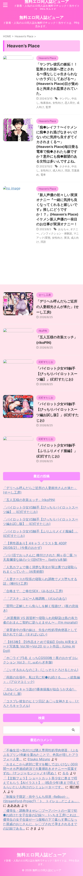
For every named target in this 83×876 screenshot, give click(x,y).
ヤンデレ (64, 98)
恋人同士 (70, 102)
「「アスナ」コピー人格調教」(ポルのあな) (35, 598)
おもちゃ (63, 229)
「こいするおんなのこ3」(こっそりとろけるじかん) (40, 670)
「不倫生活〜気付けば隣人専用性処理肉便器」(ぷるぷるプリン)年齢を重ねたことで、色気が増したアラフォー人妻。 (40, 754)
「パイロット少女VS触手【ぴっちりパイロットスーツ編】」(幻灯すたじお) (56, 373)
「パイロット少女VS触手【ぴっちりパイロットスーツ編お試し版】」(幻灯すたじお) (40, 521)
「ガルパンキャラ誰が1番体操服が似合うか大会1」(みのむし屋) (40, 691)
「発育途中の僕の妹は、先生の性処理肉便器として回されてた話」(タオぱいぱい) (40, 632)
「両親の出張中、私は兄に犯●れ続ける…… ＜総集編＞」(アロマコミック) (41, 679)
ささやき (64, 166)
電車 (43, 174)
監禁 (48, 107)
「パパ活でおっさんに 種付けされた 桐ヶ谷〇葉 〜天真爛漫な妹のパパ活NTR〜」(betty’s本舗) (40, 557)
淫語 (67, 170)
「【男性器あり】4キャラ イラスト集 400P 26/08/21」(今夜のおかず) (35, 545)
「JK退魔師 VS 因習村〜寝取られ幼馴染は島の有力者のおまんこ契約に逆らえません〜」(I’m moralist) (40, 620)
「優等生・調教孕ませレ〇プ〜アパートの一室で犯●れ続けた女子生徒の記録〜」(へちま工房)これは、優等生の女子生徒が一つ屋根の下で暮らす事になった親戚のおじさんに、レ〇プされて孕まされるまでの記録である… (41, 819)
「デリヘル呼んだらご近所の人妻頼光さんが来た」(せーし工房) (57, 306)
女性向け (58, 102)
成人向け (58, 170)
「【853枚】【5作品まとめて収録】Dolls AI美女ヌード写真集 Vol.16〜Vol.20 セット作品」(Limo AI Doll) (40, 646)
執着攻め (45, 102)
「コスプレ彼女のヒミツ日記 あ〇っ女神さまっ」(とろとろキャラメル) (41, 703)
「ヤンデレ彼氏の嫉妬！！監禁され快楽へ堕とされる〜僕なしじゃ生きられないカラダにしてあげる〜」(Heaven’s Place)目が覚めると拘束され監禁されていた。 (57, 78)
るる (65, 773)
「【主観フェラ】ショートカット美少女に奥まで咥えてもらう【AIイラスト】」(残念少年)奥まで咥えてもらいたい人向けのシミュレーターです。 (41, 782)
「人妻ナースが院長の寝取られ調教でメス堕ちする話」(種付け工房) (40, 581)
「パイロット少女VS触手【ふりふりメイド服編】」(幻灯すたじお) (56, 450)
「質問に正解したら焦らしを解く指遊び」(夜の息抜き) (40, 608)
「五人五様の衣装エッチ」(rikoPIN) (29, 500)
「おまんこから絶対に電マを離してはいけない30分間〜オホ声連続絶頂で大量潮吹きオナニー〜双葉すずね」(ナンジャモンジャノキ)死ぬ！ (40, 768)
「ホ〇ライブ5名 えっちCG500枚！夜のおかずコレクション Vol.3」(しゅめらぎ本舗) (40, 660)
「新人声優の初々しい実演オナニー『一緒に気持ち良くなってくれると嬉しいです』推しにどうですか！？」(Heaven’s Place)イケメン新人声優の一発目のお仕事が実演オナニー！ (57, 209)
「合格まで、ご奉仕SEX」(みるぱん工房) (33, 591)
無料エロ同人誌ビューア (41, 17)
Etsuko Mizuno (39, 759)
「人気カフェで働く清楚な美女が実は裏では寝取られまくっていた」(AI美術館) (40, 569)
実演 (66, 237)
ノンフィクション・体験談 (56, 233)
